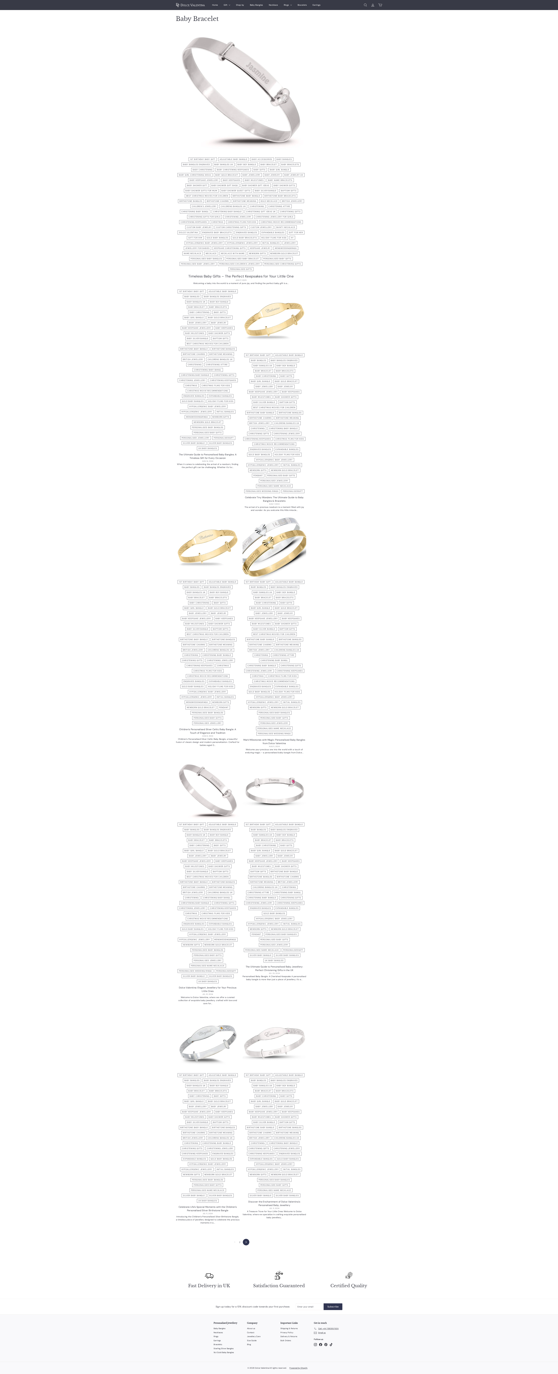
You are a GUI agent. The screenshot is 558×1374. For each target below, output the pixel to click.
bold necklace (269, 201)
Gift (226, 5)
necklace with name (233, 253)
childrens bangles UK (233, 206)
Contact (250, 1332)
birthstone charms (218, 201)
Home (215, 5)
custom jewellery (261, 227)
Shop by (240, 5)
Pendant (258, 475)
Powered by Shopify (298, 1368)
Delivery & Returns (288, 1336)
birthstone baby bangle (246, 196)
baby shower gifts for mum (201, 191)
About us (251, 1328)
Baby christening (203, 170)
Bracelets (302, 5)
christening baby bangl (195, 211)
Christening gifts (290, 211)
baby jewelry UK (293, 175)
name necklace (192, 253)
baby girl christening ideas (195, 175)
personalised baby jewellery (198, 264)
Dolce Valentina (188, 232)
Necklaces (218, 1332)
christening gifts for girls (205, 217)
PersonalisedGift (224, 438)
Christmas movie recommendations (281, 222)
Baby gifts (259, 170)
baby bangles (284, 159)
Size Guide (252, 1340)
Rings (287, 5)
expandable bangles (273, 232)
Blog (249, 1344)
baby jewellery (251, 175)
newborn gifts (257, 253)
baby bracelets (290, 164)
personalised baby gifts (277, 259)
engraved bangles (246, 232)
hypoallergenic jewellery (242, 243)
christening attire (279, 206)
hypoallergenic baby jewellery (204, 243)
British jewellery (292, 201)
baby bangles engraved (196, 164)
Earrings (317, 5)
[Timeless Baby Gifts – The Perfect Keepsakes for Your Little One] (241, 93)
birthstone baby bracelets (280, 196)
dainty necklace (285, 227)
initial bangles (271, 243)
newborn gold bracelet (284, 253)
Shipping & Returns (289, 1328)
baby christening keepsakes (233, 170)
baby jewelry (272, 175)
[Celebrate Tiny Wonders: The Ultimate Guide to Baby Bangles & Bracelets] (274, 322)
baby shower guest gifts (235, 191)
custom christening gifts (231, 227)
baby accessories (262, 159)
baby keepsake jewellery (204, 180)
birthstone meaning (244, 201)
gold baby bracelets (245, 238)
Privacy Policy (286, 1332)
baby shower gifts (284, 185)
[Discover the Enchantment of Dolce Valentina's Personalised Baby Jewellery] (274, 1043)
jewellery (290, 243)
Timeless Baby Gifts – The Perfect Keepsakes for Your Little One (241, 276)
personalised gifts (241, 269)
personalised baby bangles (206, 259)
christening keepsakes (194, 222)
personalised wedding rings (262, 491)
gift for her (296, 232)
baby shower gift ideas (255, 185)
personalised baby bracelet (242, 259)
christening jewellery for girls (274, 217)
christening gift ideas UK (261, 211)
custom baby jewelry (199, 227)
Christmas (217, 222)
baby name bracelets (280, 180)
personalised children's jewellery (239, 264)
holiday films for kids (274, 238)
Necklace (273, 5)
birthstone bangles (190, 201)
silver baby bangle (194, 443)
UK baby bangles (207, 448)
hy (292, 238)
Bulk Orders (285, 1340)
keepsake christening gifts (230, 248)
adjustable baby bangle (233, 159)
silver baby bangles (220, 443)
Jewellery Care (253, 1336)
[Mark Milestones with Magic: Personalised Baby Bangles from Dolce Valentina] (274, 549)
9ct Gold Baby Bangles (224, 1352)
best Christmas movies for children (207, 196)
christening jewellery (238, 217)
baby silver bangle (266, 191)
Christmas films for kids (242, 222)
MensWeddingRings (286, 248)
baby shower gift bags (224, 185)
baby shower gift (197, 185)
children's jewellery (204, 206)
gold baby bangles (217, 238)
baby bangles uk (223, 164)
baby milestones (254, 180)
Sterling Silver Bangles (224, 1348)
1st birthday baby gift (202, 159)
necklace (211, 253)
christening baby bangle (227, 211)
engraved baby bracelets (217, 232)
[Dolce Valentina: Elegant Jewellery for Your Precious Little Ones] (208, 792)
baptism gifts (288, 191)
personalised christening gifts (282, 264)
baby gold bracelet (226, 175)
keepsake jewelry (260, 248)
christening (257, 206)
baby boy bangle (246, 164)
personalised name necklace (274, 486)
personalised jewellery (196, 438)
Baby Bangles (256, 5)
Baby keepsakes (231, 180)
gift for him (195, 238)
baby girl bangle (279, 170)
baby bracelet (269, 164)
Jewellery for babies (197, 248)
